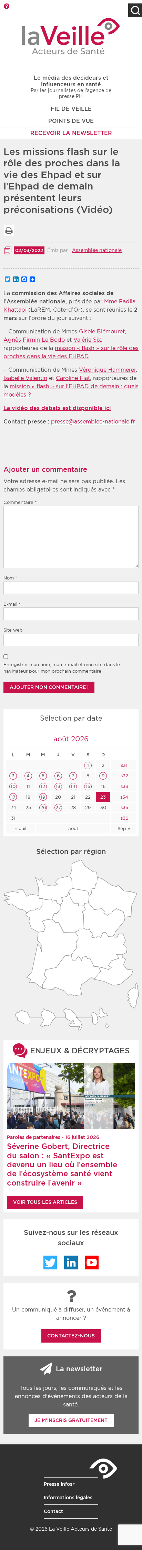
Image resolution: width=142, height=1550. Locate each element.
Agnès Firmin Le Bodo (34, 340)
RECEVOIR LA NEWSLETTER (71, 133)
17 (13, 797)
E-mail (12, 604)
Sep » (124, 828)
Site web (13, 630)
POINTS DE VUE (71, 121)
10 (13, 786)
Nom (10, 578)
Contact (53, 1511)
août (73, 828)
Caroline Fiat (73, 378)
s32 (123, 775)
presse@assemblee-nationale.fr (93, 421)
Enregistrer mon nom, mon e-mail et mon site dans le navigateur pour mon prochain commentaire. (61, 668)
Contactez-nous (71, 1335)
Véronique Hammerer (107, 370)
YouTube (92, 1262)
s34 (123, 797)
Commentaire (20, 502)
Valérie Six (87, 340)
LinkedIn (71, 1262)
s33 (123, 786)
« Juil (20, 828)
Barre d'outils (6, 6)
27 (58, 807)
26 (43, 807)
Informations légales (68, 1497)
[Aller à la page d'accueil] (71, 36)
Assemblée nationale (97, 250)
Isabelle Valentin (25, 378)
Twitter (50, 1262)
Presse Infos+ (59, 1484)
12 (43, 786)
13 (58, 786)
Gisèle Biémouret (102, 331)
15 (88, 786)
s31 (124, 765)
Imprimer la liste (8, 230)
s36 (123, 818)
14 (73, 786)
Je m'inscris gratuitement (71, 1420)
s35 (123, 807)
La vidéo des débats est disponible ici (57, 408)
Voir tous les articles (45, 1202)
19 (43, 797)
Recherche (135, 10)
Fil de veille (71, 109)
